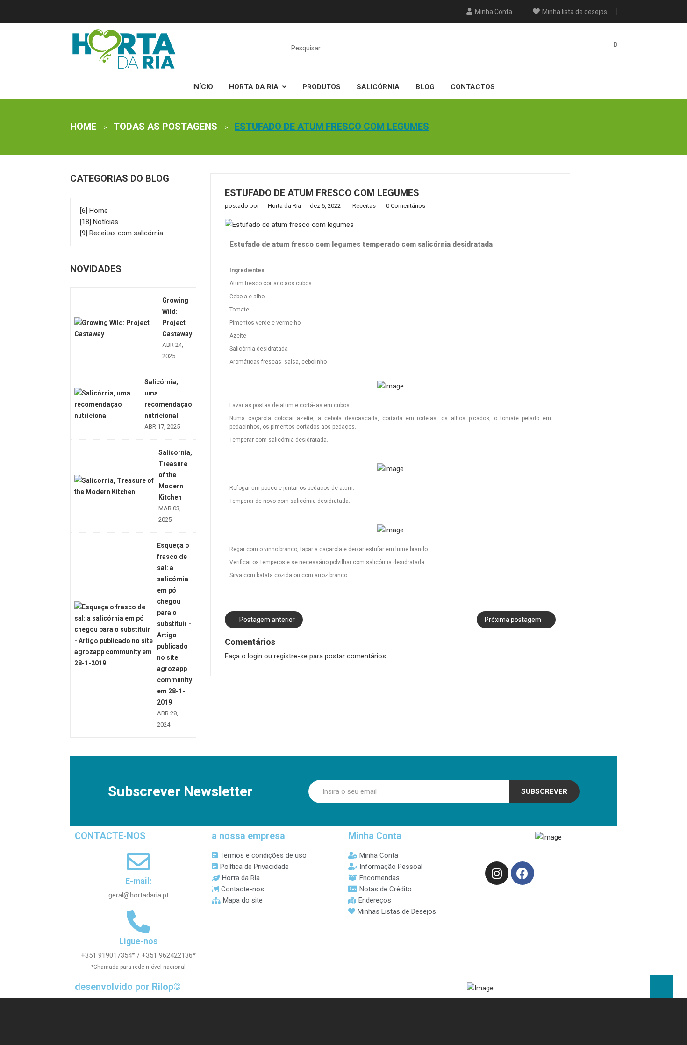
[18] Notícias (99, 222)
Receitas (364, 205)
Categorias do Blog (119, 178)
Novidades (96, 269)
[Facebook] (522, 873)
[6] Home (94, 210)
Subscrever (544, 791)
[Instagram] (496, 873)
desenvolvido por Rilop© (128, 986)
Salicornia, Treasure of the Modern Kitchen (175, 475)
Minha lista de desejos (574, 11)
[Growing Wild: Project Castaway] (116, 328)
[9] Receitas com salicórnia (121, 233)
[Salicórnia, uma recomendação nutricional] (107, 404)
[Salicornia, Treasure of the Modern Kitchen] (114, 486)
